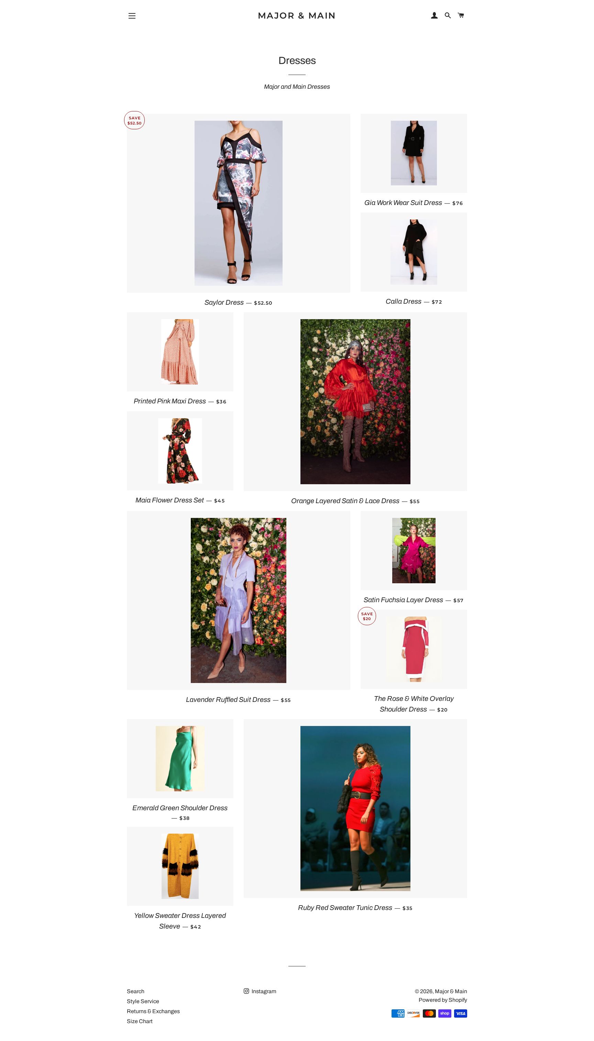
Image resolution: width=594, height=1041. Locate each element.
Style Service (143, 1001)
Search (135, 991)
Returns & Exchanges (153, 1011)
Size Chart (140, 1021)
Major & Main (297, 15)
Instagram (263, 991)
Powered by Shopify (443, 1000)
